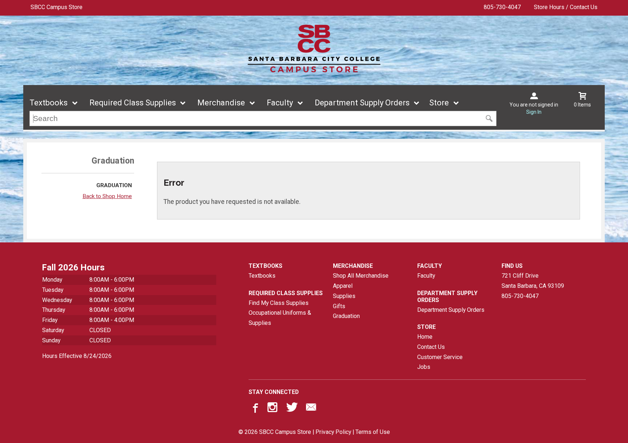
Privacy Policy (333, 431)
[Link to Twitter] (292, 408)
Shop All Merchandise (361, 275)
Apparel (343, 285)
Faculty (280, 102)
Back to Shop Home (107, 196)
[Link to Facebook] (254, 408)
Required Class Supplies (132, 102)
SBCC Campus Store (56, 7)
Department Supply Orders (362, 102)
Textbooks (48, 102)
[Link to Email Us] (311, 408)
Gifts (339, 306)
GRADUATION (114, 185)
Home (424, 336)
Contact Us (431, 346)
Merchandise (221, 102)
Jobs (423, 366)
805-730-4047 (502, 7)
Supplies (344, 296)
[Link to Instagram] (273, 408)
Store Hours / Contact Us (565, 7)
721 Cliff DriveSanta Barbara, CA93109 (533, 280)
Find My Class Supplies (279, 302)
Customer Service (440, 357)
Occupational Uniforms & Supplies (280, 317)
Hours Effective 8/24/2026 (77, 356)
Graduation (346, 316)
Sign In (534, 112)
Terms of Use (372, 431)
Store (439, 102)
